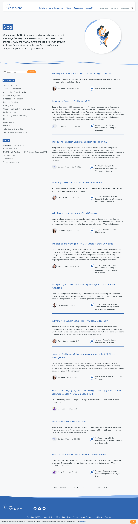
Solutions (43, 8)
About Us (89, 8)
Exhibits (108, 517)
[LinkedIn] (35, 508)
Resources (78, 8)
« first (55, 488)
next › (100, 488)
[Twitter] (39, 508)
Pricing (69, 8)
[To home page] (12, 507)
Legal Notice (98, 517)
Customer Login (103, 8)
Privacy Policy (83, 522)
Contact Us (114, 8)
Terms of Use (72, 517)
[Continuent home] (13, 6)
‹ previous (62, 488)
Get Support (125, 8)
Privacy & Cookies (85, 517)
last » (106, 488)
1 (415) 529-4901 (59, 517)
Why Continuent (56, 8)
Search (132, 8)
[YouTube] (44, 508)
